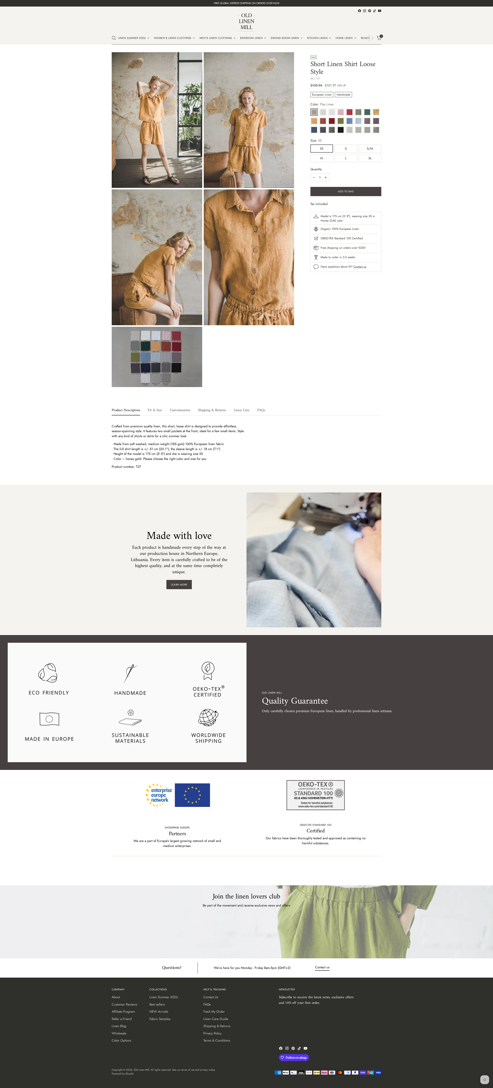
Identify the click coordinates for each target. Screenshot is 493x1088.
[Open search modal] (114, 38)
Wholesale (119, 1033)
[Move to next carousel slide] (378, 872)
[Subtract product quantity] (314, 177)
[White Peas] (376, 130)
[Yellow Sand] (376, 112)
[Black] (340, 130)
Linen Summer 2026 (163, 997)
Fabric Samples (159, 1019)
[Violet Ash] (367, 121)
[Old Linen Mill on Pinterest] (369, 11)
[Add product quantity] (325, 177)
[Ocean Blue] (349, 121)
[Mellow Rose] (340, 112)
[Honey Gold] (314, 121)
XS (321, 148)
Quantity (316, 169)
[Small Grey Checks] (367, 130)
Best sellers (157, 1004)
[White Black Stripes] (349, 130)
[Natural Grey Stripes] (358, 130)
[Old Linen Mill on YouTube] (379, 11)
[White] (331, 112)
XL (370, 158)
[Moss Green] (340, 121)
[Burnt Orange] (323, 121)
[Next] (372, 38)
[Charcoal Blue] (323, 130)
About (116, 997)
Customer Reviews (124, 1004)
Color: (322, 104)
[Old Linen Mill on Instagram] (364, 11)
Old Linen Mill (141, 1070)
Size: (316, 140)
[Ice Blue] (358, 121)
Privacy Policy (212, 1033)
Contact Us (210, 997)
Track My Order (214, 1011)
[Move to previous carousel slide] (369, 872)
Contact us (359, 266)
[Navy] (314, 130)
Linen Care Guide (215, 1019)
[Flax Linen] (314, 112)
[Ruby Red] (331, 121)
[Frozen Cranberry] (349, 112)
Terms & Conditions (216, 1040)
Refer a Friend (122, 1019)
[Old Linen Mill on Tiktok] (374, 11)
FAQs (207, 1004)
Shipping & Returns (216, 1026)
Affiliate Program (123, 1011)
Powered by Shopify (123, 1073)
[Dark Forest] (367, 112)
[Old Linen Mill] (246, 22)
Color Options (121, 1040)
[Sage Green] (358, 112)
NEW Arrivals (158, 1011)
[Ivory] (323, 112)
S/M (370, 148)
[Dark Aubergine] (376, 121)
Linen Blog (119, 1026)
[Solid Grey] (331, 130)
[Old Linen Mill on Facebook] (359, 11)
